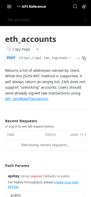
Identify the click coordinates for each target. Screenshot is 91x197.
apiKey (13, 176)
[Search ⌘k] (75, 6)
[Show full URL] (78, 58)
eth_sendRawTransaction (26, 98)
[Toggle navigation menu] (9, 6)
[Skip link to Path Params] (1, 165)
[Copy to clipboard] (84, 58)
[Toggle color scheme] (84, 6)
